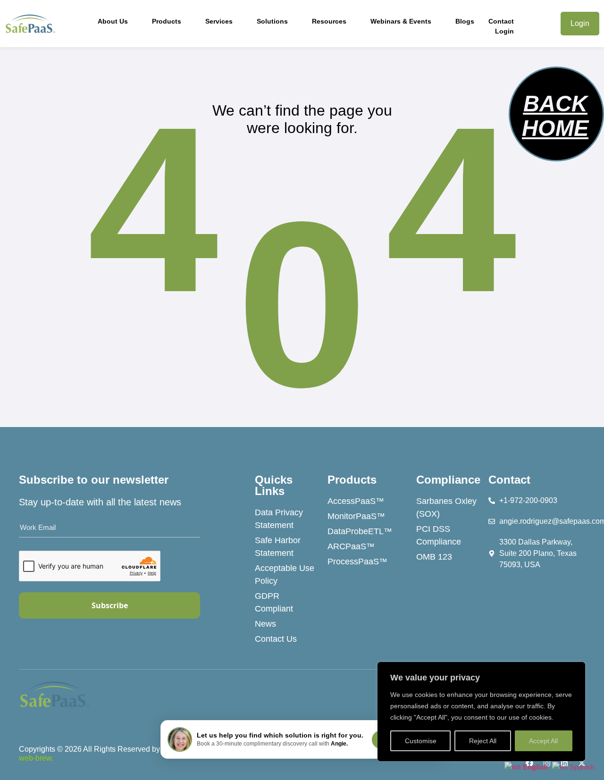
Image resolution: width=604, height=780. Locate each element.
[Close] (575, 670)
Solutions (272, 21)
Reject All (482, 741)
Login (504, 31)
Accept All (543, 741)
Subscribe (110, 605)
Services (219, 21)
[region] (481, 711)
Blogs (464, 21)
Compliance (448, 479)
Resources (329, 21)
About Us (113, 21)
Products (166, 21)
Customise (420, 741)
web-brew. (36, 758)
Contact (501, 21)
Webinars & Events (400, 21)
